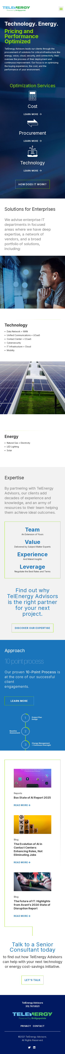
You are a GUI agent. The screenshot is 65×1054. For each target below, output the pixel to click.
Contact (39, 1026)
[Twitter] (29, 1047)
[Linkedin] (34, 1047)
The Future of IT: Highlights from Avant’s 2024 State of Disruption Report (32, 905)
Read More (21, 805)
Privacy (26, 1026)
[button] (60, 8)
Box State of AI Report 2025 (32, 797)
